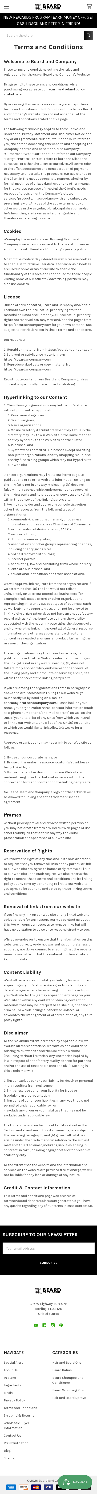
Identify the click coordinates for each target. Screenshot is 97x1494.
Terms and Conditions (20, 1408)
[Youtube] (36, 1325)
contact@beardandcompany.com (30, 703)
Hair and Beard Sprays (69, 1398)
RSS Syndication (16, 1443)
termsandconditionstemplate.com (30, 1201)
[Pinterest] (61, 1325)
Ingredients (12, 1385)
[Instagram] (52, 1325)
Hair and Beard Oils (66, 1363)
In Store (10, 1378)
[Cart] (90, 6)
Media (8, 1393)
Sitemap (10, 1458)
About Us (11, 1370)
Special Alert (13, 1363)
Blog (7, 1451)
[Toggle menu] (6, 6)
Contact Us (12, 1436)
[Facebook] (44, 1325)
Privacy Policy (14, 1400)
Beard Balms (62, 1370)
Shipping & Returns (19, 1415)
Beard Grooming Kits (68, 1390)
